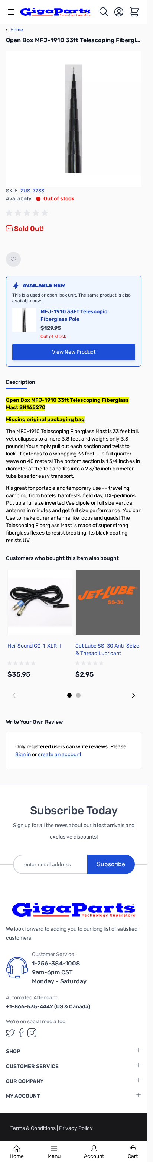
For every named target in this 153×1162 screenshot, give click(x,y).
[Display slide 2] (78, 695)
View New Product (93, 354)
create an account (59, 754)
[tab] (20, 385)
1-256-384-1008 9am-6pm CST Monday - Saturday (59, 972)
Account (94, 1156)
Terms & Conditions (33, 1128)
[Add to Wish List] (13, 259)
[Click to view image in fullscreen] (73, 119)
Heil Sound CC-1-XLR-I (34, 646)
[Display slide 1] (69, 695)
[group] (28, 213)
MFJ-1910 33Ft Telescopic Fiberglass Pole (73, 315)
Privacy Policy (76, 1128)
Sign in (23, 754)
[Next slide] (133, 695)
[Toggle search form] (104, 12)
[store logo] (59, 12)
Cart (133, 1156)
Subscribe (111, 864)
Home (17, 1156)
